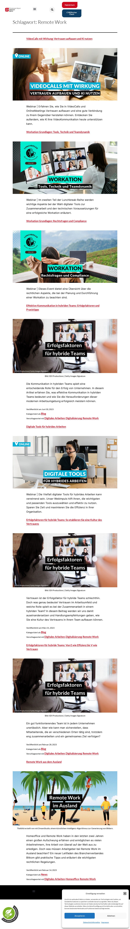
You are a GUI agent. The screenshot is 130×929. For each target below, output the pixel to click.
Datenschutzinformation (91, 922)
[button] (125, 893)
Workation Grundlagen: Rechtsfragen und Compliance (56, 221)
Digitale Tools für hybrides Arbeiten (46, 426)
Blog (43, 413)
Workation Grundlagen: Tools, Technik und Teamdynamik (58, 131)
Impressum (105, 922)
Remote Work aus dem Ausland (44, 761)
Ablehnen (111, 916)
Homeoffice (72, 879)
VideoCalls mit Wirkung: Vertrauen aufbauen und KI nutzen (59, 38)
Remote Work (91, 418)
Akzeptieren (80, 916)
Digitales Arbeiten (54, 418)
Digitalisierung (74, 418)
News (44, 874)
